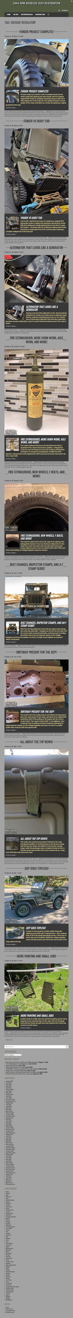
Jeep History (9, 1243)
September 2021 (10, 1133)
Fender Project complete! (36, 31)
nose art (46, 114)
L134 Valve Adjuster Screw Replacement (17, 1064)
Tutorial (35, 858)
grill (14, 1034)
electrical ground (29, 239)
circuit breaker (8, 949)
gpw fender (56, 112)
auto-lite (40, 462)
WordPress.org (10, 1312)
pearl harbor (60, 114)
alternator (26, 329)
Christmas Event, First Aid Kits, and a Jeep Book (19, 1074)
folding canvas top (9, 862)
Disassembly (22, 237)
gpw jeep (62, 112)
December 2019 (10, 1168)
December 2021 (10, 1129)
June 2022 (9, 1121)
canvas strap (64, 947)
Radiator (8, 1263)
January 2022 (10, 1128)
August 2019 (9, 1174)
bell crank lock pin (9, 860)
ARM (31, 329)
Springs (8, 1273)
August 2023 (9, 1103)
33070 (16, 1033)
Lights (7, 1246)
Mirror (7, 1251)
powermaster (35, 331)
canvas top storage (35, 860)
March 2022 (9, 1126)
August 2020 (9, 1154)
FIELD (42, 329)
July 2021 (8, 1136)
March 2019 (9, 1183)
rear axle (29, 559)
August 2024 (9, 1094)
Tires (36, 556)
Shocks (8, 1270)
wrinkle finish (46, 951)
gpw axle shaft (48, 558)
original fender (53, 114)
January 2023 (10, 1114)
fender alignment (49, 239)
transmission (26, 1036)
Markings (32, 556)
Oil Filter (8, 1255)
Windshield (9, 1300)
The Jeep (15, 14)
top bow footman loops (22, 863)
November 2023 (10, 1099)
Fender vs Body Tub (36, 121)
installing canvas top (53, 862)
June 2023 (9, 1106)
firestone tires (37, 558)
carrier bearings (19, 463)
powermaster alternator (46, 331)
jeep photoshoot (16, 114)
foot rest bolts (27, 949)
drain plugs (64, 860)
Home (9, 14)
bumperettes (37, 1033)
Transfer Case (50, 1031)
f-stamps (42, 112)
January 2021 (10, 1146)
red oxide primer (56, 1034)
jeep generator (8, 331)
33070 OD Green (57, 237)
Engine (18, 733)
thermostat (7, 737)
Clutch (7, 1208)
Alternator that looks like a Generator (36, 247)
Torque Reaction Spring (12, 1286)
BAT (34, 329)
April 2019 (8, 1181)
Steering (23, 858)
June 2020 (9, 1158)
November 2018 (10, 1184)
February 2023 (10, 1113)
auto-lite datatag (47, 858)
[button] (72, 1)
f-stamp (37, 239)
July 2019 (8, 1176)
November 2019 (10, 1169)
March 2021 (9, 1143)
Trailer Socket (10, 1288)
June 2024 (9, 1098)
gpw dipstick (14, 465)
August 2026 (9, 1081)
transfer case (18, 1036)
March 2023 (9, 1111)
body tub (52, 111)
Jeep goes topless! (37, 868)
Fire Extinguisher (21, 462)
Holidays (8, 1238)
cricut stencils (12, 112)
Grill (29, 1031)
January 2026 (10, 1089)
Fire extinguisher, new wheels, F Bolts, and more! (36, 473)
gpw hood (21, 465)
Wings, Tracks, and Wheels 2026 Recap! (17, 1070)
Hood (27, 462)
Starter (8, 1275)
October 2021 (9, 1131)
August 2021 (9, 1134)
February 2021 (10, 1144)
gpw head (15, 735)
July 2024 (8, 1096)
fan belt (38, 329)
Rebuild (45, 237)
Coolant (8, 1211)
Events (8, 1220)
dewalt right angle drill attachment (26, 112)
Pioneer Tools (9, 1261)
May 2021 (8, 1139)
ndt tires (20, 559)
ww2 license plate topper (55, 116)
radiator (49, 1034)
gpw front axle (52, 949)
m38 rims (40, 1034)
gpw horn (27, 465)
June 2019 (9, 1177)
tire (13, 1036)
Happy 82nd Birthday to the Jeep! (15, 1067)
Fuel (7, 1231)
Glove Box (8, 1235)
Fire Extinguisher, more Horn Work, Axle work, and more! (36, 339)
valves (7, 1295)
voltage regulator (30, 116)
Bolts (20, 111)
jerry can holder (32, 1034)
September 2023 (10, 1101)
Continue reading (11, 107)
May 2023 (8, 1108)
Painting (39, 237)
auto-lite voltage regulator (60, 858)
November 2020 (10, 1149)
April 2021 (8, 1141)
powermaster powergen (60, 331)
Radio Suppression (11, 1265)
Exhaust (8, 1221)
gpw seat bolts (52, 645)
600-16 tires (52, 556)
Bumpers (15, 1031)
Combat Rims (9, 1210)
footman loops (19, 862)
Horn (31, 462)
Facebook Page (40, 14)
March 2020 (9, 1162)
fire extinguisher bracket (25, 558)
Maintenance (9, 1248)
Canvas (19, 858)
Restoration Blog (27, 14)
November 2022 (10, 1116)
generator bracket (49, 329)
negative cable (36, 241)
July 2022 (8, 1119)
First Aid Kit (9, 1228)
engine (51, 733)
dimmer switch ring (55, 860)
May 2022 (8, 1123)
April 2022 (8, 1124)
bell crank (57, 947)
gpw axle (29, 862)
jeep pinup (25, 114)
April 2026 (8, 1088)
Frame (29, 111)
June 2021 (9, 1138)
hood (47, 465)
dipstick (34, 463)
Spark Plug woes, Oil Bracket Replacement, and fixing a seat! (23, 1072)
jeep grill (25, 1034)
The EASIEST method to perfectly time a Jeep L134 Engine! (22, 1069)
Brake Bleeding (10, 1200)
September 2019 (10, 1173)
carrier (13, 463)
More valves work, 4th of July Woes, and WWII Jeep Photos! (22, 1062)
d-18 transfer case (46, 1033)
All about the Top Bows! (36, 741)
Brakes (8, 1202)
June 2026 (9, 1084)
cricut (6, 112)
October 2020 (9, 1151)
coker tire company (61, 556)
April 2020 (8, 1161)
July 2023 (8, 1104)
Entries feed (9, 1309)
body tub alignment (18, 239)
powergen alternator (25, 331)
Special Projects (39, 111)
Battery (16, 947)
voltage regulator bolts (10, 242)
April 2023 (8, 1109)
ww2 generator (25, 333)
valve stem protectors (41, 863)
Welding (8, 1296)
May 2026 (8, 1086)
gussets (17, 1034)
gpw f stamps (38, 645)
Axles (11, 462)
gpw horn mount (34, 465)
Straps (8, 1278)
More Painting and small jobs (36, 956)
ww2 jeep (44, 116)
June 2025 (9, 1091)
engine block (57, 733)
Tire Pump (9, 1280)
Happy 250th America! (12, 1065)
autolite (46, 462)
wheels (48, 559)
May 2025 (8, 1093)
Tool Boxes (9, 1283)
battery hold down (53, 462)
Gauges (8, 1233)
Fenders (24, 111)
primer (45, 1034)
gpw (51, 112)
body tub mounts (60, 111)
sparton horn (11, 467)
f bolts (38, 112)
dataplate (55, 1033)
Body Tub (15, 111)
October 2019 (9, 1171)
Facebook (65, 10)
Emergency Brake (11, 1217)
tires (34, 559)
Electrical (29, 237)
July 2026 (8, 1083)
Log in (7, 1307)
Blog (11, 111)
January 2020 (10, 1166)
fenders (60, 1033)
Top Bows (29, 858)
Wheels (41, 556)
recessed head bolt (12, 647)
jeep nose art (8, 114)
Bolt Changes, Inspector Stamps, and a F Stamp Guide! (36, 566)
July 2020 (8, 1156)
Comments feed (10, 1310)
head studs (36, 735)
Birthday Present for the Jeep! (36, 652)
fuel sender (41, 949)
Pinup (7, 1260)
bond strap (40, 733)
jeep (67, 112)
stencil (23, 116)
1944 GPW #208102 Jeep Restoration (36, 3)
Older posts (8, 1040)
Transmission (58, 1031)
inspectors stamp (9, 559)
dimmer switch (45, 860)
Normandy (9, 1253)
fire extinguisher (52, 463)
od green (43, 241)
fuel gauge (34, 949)
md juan (30, 114)
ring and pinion (59, 465)
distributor (46, 733)
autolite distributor (31, 733)
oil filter (25, 559)
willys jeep (39, 116)
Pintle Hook (9, 1258)
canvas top (26, 860)
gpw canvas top (36, 862)
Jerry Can (33, 1031)
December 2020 (10, 1147)
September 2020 (10, 1153)
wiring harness (55, 1036)
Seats (33, 111)
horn (50, 465)
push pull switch (16, 116)
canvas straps (19, 860)
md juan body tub (38, 114)
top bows (32, 863)
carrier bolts (28, 463)
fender (48, 112)
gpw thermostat (28, 735)
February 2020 (10, 1164)
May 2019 (8, 1179)
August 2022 (9, 1118)
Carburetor (9, 1206)
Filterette (8, 1225)
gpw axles (56, 558)
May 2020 (8, 1159)
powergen (16, 331)
